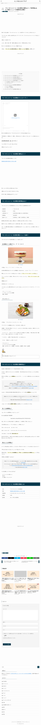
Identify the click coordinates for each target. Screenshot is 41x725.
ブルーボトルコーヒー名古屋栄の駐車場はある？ (13, 78)
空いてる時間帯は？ (10, 86)
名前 (4, 622)
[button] (5, 558)
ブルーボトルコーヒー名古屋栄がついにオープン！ (14, 75)
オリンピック (5, 683)
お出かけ (4, 686)
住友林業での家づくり (7, 704)
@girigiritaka (23, 462)
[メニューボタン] (1, 1)
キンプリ (4, 688)
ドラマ (4, 695)
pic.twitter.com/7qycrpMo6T (32, 386)
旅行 (4, 707)
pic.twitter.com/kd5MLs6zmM (27, 465)
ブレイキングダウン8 (7, 700)
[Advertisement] (20, 22)
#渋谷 (17, 465)
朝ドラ (4, 709)
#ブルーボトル (14, 386)
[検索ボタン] (40, 1)
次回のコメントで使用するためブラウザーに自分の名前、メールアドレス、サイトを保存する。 (19, 633)
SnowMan (5, 681)
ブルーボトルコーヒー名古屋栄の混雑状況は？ (13, 84)
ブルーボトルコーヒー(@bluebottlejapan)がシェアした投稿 (15, 130)
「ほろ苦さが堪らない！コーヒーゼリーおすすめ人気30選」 (21, 673)
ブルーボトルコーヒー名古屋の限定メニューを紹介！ (14, 80)
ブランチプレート (9, 83)
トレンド (6, 11)
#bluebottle (20, 465)
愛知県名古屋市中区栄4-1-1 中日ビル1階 (9, 161)
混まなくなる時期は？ (10, 87)
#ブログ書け (19, 386)
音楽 (4, 714)
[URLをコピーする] (36, 558)
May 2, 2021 (25, 467)
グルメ (3, 11)
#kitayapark (14, 465)
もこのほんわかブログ (20, 1)
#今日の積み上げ (24, 386)
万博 (4, 702)
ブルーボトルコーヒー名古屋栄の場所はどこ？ (13, 77)
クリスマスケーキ (6, 690)
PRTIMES (21, 264)
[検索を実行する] (38, 667)
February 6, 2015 (29, 399)
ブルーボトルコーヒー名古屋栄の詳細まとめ (13, 89)
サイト (4, 629)
